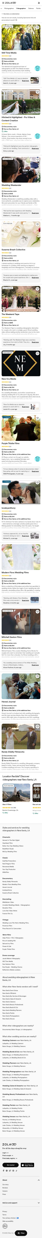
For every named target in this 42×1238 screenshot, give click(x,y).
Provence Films (7, 925)
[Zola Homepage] (10, 3)
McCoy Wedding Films (9, 851)
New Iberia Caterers (8, 1002)
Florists (38, 8)
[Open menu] (3, 3)
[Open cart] (39, 3)
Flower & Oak (6, 946)
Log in (4, 1153)
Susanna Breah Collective (10, 893)
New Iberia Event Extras (10, 990)
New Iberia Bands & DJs (10, 1007)
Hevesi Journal (7, 887)
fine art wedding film (9, 940)
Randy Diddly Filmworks (10, 881)
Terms (4, 1215)
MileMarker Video (8, 902)
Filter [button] (23, 1233)
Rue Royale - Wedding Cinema (12, 967)
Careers (4, 1191)
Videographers (21, 8)
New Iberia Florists (8, 1013)
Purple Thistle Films (8, 949)
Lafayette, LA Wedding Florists (12, 1108)
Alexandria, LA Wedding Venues (12, 1128)
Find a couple (6, 1155)
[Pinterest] (7, 1171)
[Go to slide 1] (18, 310)
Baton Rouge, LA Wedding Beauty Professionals (17, 1100)
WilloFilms (5, 872)
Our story (5, 1184)
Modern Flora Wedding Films (11, 884)
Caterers (31, 8)
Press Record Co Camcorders (11, 928)
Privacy (4, 1211)
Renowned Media (8, 866)
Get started (10, 1165)
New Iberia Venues (8, 1019)
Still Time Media (7, 961)
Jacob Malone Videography (11, 958)
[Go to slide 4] (22, 310)
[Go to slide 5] (24, 310)
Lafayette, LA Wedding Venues (12, 1122)
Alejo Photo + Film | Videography (12, 938)
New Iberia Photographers (10, 1016)
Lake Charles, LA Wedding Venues (13, 1125)
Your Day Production (8, 869)
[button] (37, 27)
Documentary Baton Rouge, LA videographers (17, 1029)
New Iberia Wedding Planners (11, 1010)
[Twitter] (10, 1171)
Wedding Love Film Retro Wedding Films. (15, 923)
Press (4, 1194)
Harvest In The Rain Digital (10, 840)
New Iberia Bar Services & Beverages (14, 996)
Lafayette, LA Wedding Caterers (12, 1043)
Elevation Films (7, 908)
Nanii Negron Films (8, 864)
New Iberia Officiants (9, 993)
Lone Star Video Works (9, 911)
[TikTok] (16, 1171)
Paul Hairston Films (8, 964)
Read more (25, 81)
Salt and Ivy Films (7, 943)
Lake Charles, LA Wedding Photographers (15, 1080)
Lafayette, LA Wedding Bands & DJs (14, 1057)
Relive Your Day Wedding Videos (12, 846)
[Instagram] (13, 1171)
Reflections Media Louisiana (11, 970)
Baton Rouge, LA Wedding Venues (13, 1131)
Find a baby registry (8, 1158)
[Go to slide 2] (19, 310)
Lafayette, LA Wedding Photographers (14, 1077)
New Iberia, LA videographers (11, 13)
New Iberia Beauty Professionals (12, 1004)
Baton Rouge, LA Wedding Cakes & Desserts (16, 1089)
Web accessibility (7, 1221)
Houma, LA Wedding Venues (11, 1119)
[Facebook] (3, 1171)
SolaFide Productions (9, 861)
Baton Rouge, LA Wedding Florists (13, 1111)
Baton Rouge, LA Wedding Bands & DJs (15, 1055)
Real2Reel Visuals (8, 849)
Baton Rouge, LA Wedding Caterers (13, 1046)
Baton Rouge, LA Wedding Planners (13, 1066)
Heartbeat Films (7, 843)
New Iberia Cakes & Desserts (11, 999)
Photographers (9, 8)
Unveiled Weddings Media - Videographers (16, 905)
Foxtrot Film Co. (7, 913)
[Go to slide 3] (21, 310)
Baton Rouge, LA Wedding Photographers (15, 1074)
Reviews (5, 1188)
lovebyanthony (7, 890)
